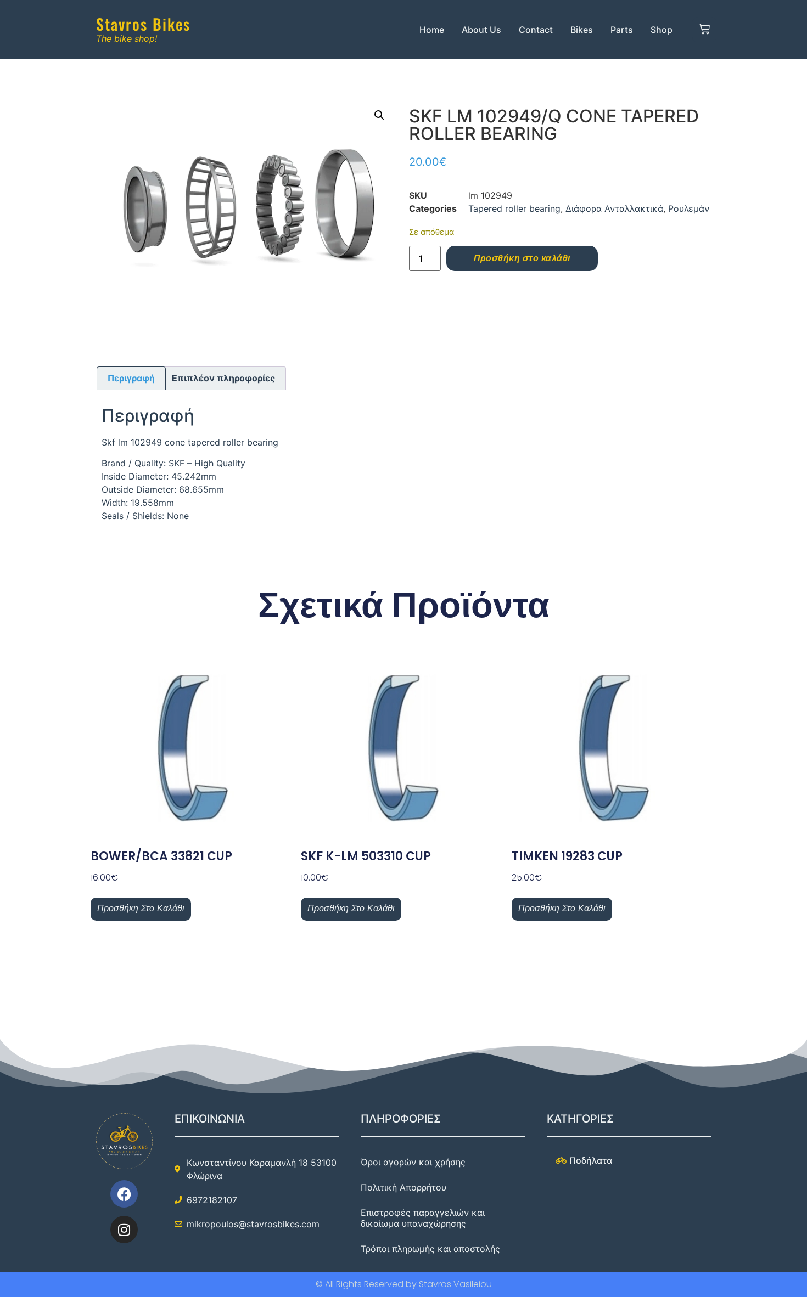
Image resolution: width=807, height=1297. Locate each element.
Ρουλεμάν (688, 208)
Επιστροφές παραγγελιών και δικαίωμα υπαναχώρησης (423, 1218)
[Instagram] (124, 1229)
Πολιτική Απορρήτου (403, 1187)
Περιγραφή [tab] (131, 378)
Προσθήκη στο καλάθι (522, 258)
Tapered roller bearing (514, 208)
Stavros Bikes (143, 24)
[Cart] (704, 29)
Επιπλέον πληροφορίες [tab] (223, 378)
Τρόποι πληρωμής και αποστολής (430, 1248)
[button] (379, 115)
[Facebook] (124, 1194)
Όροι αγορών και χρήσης (413, 1162)
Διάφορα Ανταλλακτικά (614, 208)
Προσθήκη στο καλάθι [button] (140, 908)
